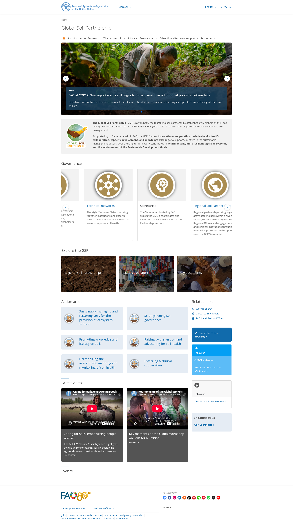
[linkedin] (179, 497)
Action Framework (90, 38)
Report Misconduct (70, 518)
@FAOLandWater (204, 360)
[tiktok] (189, 497)
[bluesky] (164, 497)
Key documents (191, 273)
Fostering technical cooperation (158, 363)
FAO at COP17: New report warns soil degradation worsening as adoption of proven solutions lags (139, 95)
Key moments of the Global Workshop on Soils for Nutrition (156, 436)
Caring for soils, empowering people (90, 434)
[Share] (224, 7)
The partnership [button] (113, 38)
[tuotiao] (194, 497)
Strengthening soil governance (157, 318)
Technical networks (78, 206)
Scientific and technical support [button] (178, 38)
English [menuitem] (209, 7)
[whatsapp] (208, 497)
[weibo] (204, 497)
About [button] (72, 38)
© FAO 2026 (168, 507)
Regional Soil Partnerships (190, 206)
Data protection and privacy (117, 515)
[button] (227, 78)
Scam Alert (138, 515)
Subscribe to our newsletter (206, 335)
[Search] (229, 7)
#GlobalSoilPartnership (207, 367)
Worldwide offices (102, 508)
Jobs (63, 515)
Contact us (72, 515)
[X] (213, 497)
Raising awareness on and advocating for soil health (163, 341)
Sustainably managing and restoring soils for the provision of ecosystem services (98, 317)
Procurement (122, 518)
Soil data (132, 38)
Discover (123, 7)
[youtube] (218, 497)
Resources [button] (207, 38)
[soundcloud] (184, 497)
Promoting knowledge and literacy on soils (98, 341)
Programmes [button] (147, 38)
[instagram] (174, 497)
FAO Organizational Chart (74, 508)
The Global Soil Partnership (210, 401)
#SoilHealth (201, 371)
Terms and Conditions (91, 515)
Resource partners (135, 273)
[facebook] (169, 497)
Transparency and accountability (98, 518)
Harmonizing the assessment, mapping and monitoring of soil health (98, 363)
